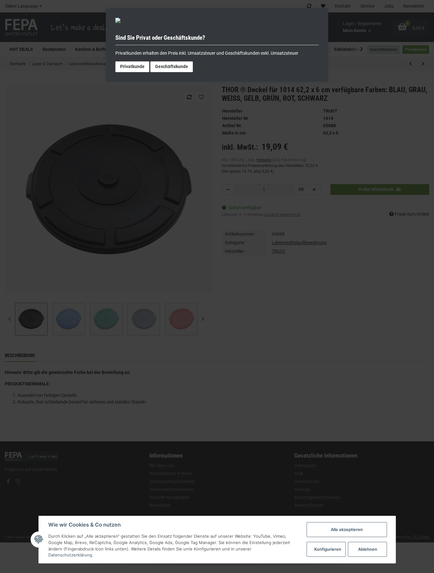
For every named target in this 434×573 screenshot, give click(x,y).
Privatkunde (132, 66)
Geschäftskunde (171, 66)
